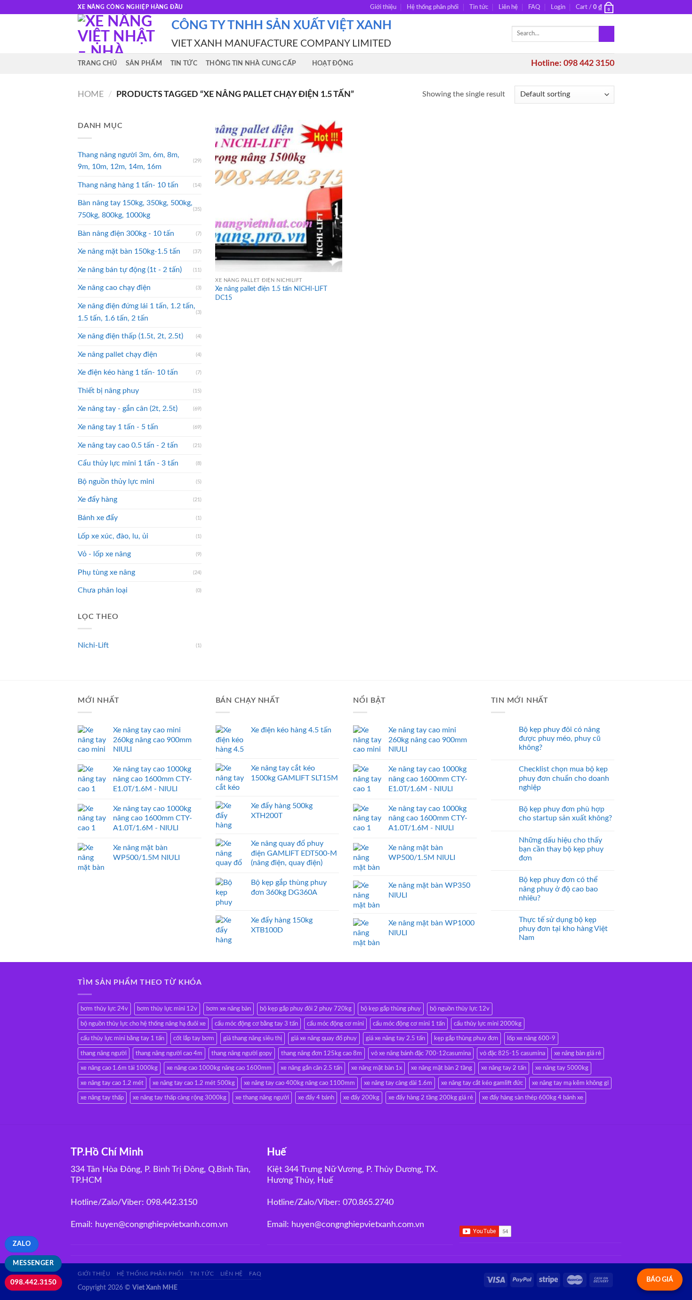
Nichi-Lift (93, 645)
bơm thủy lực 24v (104, 1008)
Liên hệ (508, 7)
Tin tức (478, 7)
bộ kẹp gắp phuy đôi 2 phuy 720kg (306, 1008)
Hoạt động (333, 63)
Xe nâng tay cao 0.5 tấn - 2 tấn (128, 445)
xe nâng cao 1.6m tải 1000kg (119, 1068)
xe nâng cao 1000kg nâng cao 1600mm (219, 1068)
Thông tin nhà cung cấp (251, 63)
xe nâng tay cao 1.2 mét (112, 1083)
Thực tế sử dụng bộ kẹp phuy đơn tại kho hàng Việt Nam (563, 928)
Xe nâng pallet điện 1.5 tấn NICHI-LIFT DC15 (271, 293)
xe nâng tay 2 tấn (503, 1068)
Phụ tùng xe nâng (106, 572)
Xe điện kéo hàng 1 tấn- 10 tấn (128, 372)
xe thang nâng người (262, 1097)
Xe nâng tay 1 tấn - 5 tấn (118, 427)
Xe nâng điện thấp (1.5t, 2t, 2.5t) (130, 336)
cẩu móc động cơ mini (335, 1024)
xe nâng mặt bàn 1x (376, 1068)
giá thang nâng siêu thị (252, 1038)
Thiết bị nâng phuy (108, 390)
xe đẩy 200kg (361, 1097)
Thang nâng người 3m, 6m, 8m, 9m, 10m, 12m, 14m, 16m (128, 161)
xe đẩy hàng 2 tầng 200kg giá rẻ (430, 1097)
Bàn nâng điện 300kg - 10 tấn (126, 233)
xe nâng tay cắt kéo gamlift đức (482, 1083)
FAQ (534, 7)
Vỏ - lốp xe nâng (104, 554)
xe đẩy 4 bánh (316, 1097)
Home (91, 94)
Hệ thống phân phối (433, 7)
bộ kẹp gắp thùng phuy (391, 1008)
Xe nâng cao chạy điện (114, 287)
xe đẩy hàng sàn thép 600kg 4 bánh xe (532, 1097)
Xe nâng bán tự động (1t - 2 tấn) (130, 269)
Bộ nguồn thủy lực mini (116, 481)
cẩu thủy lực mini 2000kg (488, 1024)
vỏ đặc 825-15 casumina (512, 1053)
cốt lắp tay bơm (193, 1038)
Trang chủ (97, 63)
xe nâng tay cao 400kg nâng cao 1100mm (299, 1083)
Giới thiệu (383, 7)
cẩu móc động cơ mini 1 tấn (409, 1024)
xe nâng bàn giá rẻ (577, 1053)
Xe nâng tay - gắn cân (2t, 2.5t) (127, 408)
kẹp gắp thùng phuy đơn (466, 1038)
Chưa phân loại (103, 590)
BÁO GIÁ (659, 1279)
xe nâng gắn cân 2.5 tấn (311, 1068)
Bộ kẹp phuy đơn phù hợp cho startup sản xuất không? (565, 813)
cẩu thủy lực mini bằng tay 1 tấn (122, 1038)
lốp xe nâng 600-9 (531, 1038)
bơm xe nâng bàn (228, 1008)
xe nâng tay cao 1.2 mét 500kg (194, 1083)
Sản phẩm (144, 63)
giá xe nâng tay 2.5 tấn (395, 1038)
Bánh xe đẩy (98, 518)
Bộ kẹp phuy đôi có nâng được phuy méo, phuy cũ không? (560, 738)
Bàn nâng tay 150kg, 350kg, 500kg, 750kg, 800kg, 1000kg (135, 209)
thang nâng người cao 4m (169, 1053)
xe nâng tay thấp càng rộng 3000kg (179, 1097)
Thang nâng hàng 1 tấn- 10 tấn (128, 185)
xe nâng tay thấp (102, 1097)
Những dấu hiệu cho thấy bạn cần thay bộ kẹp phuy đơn (561, 849)
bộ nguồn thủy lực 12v (460, 1008)
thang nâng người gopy (241, 1053)
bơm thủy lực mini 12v (167, 1008)
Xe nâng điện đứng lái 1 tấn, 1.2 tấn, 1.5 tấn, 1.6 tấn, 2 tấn (136, 312)
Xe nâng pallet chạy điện (117, 354)
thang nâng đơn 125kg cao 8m (321, 1053)
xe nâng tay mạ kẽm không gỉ (570, 1083)
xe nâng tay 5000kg (561, 1068)
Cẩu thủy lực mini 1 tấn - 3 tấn (128, 463)
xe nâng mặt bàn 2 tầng (441, 1068)
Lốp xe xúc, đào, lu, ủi (113, 536)
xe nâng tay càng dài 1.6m (398, 1083)
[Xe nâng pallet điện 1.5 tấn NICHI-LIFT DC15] (278, 196)
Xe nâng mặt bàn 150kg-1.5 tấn (129, 251)
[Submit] (606, 34)
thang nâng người (103, 1053)
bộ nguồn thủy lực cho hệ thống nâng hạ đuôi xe (143, 1024)
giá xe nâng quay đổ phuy (324, 1038)
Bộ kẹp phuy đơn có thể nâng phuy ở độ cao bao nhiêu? (558, 888)
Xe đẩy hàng (97, 499)
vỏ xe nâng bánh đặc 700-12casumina (421, 1053)
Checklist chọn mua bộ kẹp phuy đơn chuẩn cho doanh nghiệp (564, 778)
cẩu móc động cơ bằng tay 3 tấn (256, 1024)
